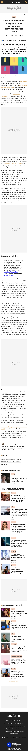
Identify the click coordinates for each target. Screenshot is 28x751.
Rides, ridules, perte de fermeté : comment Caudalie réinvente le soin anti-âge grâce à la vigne (19, 661)
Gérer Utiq (12, 737)
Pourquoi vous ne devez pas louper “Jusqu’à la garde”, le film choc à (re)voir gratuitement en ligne (19, 479)
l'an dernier (23, 81)
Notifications (5, 737)
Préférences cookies (21, 737)
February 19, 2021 (8, 275)
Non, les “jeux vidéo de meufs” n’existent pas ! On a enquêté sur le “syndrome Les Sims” (19, 614)
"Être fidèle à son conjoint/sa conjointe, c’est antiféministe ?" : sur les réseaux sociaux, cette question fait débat (18, 498)
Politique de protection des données (13, 728)
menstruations (4, 461)
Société (13, 14)
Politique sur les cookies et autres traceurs (13, 726)
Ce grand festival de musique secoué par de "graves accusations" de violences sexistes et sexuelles (18, 557)
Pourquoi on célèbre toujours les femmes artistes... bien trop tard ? (18, 637)
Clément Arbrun (10, 444)
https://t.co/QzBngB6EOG (11, 272)
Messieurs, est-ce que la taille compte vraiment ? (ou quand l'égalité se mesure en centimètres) (19, 626)
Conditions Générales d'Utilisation (13, 720)
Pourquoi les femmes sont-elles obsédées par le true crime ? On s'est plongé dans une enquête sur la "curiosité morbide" (19, 543)
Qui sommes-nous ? (8, 723)
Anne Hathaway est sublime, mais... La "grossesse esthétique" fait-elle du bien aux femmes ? (19, 649)
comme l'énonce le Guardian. (13, 164)
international (4, 464)
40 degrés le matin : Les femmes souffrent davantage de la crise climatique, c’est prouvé (17, 570)
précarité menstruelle (15, 461)
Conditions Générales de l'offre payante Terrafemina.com (14, 732)
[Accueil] (14, 2)
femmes (19, 459)
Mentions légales (19, 723)
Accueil (2, 14)
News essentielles (10, 459)
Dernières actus (8, 14)
